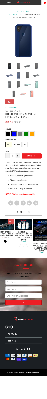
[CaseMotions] (23, 2)
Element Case (11, 107)
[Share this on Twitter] (10, 203)
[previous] (19, 41)
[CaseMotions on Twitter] (7, 327)
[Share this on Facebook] (16, 203)
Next (28, 11)
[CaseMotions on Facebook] (12, 327)
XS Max (17, 144)
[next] (27, 41)
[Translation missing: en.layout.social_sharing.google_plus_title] (29, 203)
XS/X (8, 144)
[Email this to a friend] (35, 203)
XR (25, 144)
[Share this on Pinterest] (23, 203)
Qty (7, 151)
